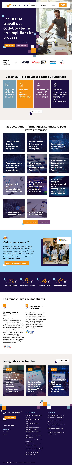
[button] (33, 5)
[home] (17, 5)
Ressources (7, 429)
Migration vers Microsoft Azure (32, 452)
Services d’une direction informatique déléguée (34, 416)
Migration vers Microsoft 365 (32, 454)
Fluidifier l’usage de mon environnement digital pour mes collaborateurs (56, 425)
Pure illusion (14, 462)
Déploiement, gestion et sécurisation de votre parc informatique (34, 444)
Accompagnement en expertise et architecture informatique (33, 428)
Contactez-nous (21, 45)
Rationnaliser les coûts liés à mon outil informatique (56, 420)
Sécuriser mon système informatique (56, 417)
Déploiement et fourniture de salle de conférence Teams (34, 436)
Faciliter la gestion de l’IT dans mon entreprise (55, 429)
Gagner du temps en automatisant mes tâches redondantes (56, 433)
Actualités (5, 431)
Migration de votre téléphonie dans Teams (33, 432)
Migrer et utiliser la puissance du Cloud (56, 415)
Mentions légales (20, 462)
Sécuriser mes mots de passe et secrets (32, 424)
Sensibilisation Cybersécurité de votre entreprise (34, 420)
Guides (4, 434)
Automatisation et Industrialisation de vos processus (34, 440)
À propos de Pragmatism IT (9, 425)
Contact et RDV (63, 5)
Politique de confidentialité (29, 462)
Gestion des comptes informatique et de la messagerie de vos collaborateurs (34, 449)
